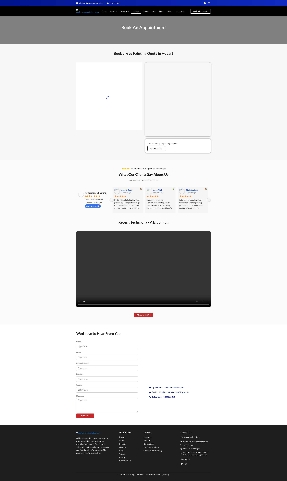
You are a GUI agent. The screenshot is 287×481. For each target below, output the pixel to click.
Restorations (149, 444)
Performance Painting (95, 193)
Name (78, 341)
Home (104, 11)
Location (80, 374)
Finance (145, 11)
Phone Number (82, 363)
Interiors (147, 440)
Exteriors (147, 437)
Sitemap (166, 474)
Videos (161, 11)
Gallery (169, 11)
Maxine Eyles (126, 190)
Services (124, 11)
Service (79, 385)
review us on (91, 206)
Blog (153, 11)
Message (80, 396)
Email (78, 352)
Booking (136, 11)
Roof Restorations (151, 447)
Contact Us (180, 11)
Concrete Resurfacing (153, 450)
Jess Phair (157, 190)
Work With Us (125, 460)
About (112, 11)
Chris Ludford (192, 190)
